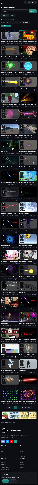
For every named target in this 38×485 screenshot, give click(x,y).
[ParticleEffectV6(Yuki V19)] (10, 84)
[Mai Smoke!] (10, 147)
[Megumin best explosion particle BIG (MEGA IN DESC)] (28, 147)
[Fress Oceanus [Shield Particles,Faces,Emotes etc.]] (28, 178)
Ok (5, 481)
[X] (7, 441)
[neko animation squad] (28, 257)
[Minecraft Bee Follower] (28, 241)
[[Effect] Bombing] (28, 209)
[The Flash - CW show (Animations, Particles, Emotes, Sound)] (10, 100)
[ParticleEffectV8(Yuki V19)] (28, 350)
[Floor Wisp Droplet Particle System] (28, 194)
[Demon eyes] (28, 288)
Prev (9, 407)
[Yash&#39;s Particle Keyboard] (10, 397)
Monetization (23, 449)
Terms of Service (5, 467)
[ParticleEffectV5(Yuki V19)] (28, 272)
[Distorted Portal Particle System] (10, 116)
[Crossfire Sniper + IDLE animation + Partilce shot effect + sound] (10, 131)
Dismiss (13, 481)
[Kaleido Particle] (10, 241)
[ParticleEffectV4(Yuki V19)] (10, 209)
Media (13, 15)
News (21, 451)
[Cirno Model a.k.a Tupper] (10, 366)
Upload (22, 467)
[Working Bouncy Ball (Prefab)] (10, 335)
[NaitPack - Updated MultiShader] (28, 226)
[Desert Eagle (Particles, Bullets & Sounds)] (10, 52)
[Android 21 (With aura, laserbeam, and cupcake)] (10, 257)
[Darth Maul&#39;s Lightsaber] (28, 335)
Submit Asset (7, 25)
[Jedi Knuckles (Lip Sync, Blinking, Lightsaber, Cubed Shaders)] (28, 37)
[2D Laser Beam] (28, 382)
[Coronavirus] (10, 319)
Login (21, 462)
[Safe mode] (29, 2)
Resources (23, 454)
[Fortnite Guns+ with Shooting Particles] (28, 162)
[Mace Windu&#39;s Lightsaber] (28, 304)
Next (29, 407)
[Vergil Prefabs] (28, 366)
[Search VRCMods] (25, 2)
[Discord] (32, 2)
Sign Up (22, 464)
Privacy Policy (5, 469)
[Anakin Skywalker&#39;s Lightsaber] (10, 178)
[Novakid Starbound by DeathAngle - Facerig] (28, 319)
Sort (21, 22)
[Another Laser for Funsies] (28, 116)
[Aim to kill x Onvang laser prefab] (28, 100)
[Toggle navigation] (35, 2)
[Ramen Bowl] (10, 382)
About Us (3, 462)
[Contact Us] (15, 441)
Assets (5, 15)
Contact (3, 464)
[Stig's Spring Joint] (28, 84)
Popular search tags (10, 422)
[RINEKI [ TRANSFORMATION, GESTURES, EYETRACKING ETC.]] (10, 304)
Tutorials (3, 454)
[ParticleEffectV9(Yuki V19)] (10, 68)
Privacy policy (15, 477)
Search (3, 449)
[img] (19, 415)
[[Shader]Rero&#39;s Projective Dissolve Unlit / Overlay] (10, 37)
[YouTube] (11, 441)
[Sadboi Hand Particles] (28, 131)
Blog (2, 451)
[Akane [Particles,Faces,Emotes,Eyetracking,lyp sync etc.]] (28, 52)
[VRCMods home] (2, 2)
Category (3, 22)
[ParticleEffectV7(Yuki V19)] (28, 68)
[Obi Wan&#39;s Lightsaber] (10, 226)
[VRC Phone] (10, 350)
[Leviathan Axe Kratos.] (10, 162)
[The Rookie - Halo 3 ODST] (10, 288)
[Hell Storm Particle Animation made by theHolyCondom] (28, 397)
